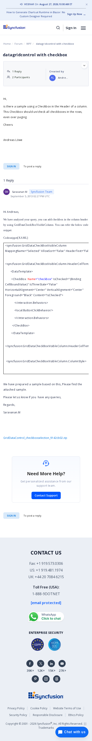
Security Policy (18, 715)
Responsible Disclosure (48, 715)
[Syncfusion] (46, 695)
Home (7, 43)
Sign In (71, 27)
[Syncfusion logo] (19, 27)
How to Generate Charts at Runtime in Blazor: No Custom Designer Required (35, 14)
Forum (19, 43)
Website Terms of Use (67, 708)
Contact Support (46, 495)
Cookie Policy (38, 708)
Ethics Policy (76, 715)
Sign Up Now (74, 14)
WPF (28, 43)
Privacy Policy (16, 708)
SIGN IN (11, 515)
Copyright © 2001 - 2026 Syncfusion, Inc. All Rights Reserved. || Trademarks (46, 725)
